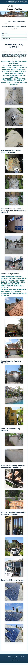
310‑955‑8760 (18, 1)
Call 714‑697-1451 (12, 1)
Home (5, 23)
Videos (14, 21)
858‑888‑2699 (24, 1)
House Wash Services (21, 26)
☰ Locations (5, 36)
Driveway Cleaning (21, 21)
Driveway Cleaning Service (8, 26)
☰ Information (6, 38)
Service (9, 21)
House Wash (14, 28)
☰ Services (5, 33)
